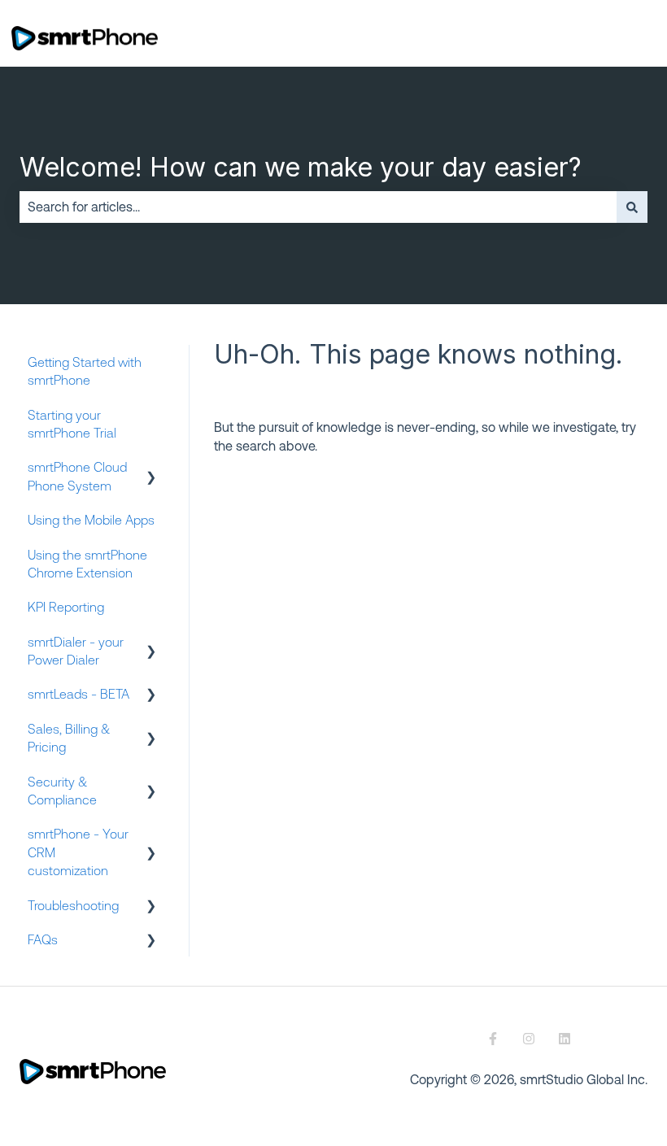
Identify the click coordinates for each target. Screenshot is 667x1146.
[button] (151, 468)
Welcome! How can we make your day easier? (301, 167)
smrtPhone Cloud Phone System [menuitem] (77, 476)
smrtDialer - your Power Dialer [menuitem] (76, 650)
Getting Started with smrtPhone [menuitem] (85, 371)
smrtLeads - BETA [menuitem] (78, 693)
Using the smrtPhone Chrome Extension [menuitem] (87, 563)
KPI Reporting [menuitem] (66, 606)
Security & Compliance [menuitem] (62, 790)
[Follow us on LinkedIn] (564, 1039)
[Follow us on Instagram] (529, 1039)
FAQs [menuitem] (43, 939)
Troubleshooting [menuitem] (73, 905)
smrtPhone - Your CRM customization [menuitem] (78, 852)
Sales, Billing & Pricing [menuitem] (69, 737)
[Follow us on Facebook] (493, 1039)
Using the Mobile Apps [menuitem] (91, 519)
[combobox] (318, 206)
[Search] (632, 206)
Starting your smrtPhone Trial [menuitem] (72, 423)
